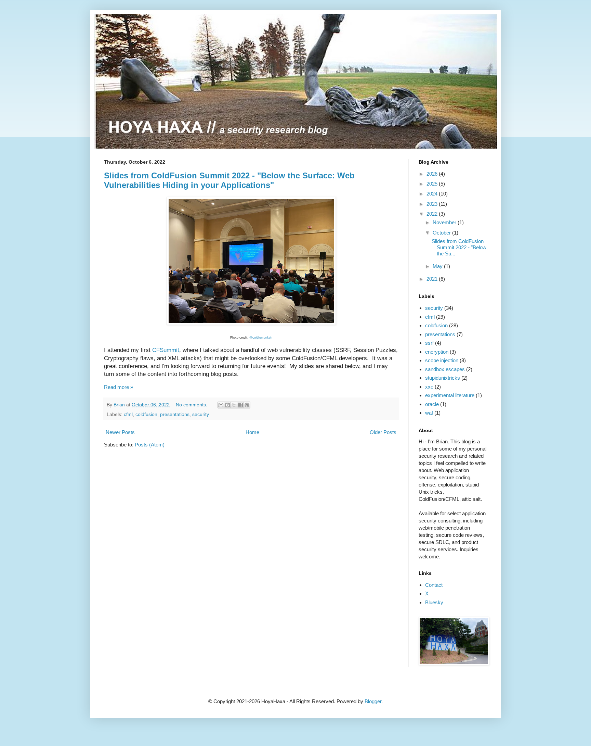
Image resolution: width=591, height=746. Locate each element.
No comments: (192, 404)
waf (429, 413)
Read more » (118, 387)
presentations (174, 414)
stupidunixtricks (442, 378)
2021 (432, 279)
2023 (432, 204)
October (442, 233)
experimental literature (449, 395)
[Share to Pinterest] (247, 405)
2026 (432, 174)
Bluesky (434, 602)
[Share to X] (234, 405)
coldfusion (146, 414)
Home (252, 432)
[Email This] (221, 405)
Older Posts (383, 432)
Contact (434, 585)
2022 (432, 214)
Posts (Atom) (150, 444)
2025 (432, 184)
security (200, 414)
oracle (432, 404)
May (438, 266)
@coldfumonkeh (260, 337)
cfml (128, 414)
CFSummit (165, 350)
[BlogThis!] (227, 405)
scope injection (441, 360)
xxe (429, 387)
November (445, 222)
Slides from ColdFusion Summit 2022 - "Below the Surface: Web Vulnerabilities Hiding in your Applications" (229, 180)
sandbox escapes (445, 369)
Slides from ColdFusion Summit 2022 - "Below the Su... (459, 247)
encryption (436, 352)
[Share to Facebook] (240, 405)
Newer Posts (120, 432)
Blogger (373, 701)
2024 (432, 194)
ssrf (429, 343)
